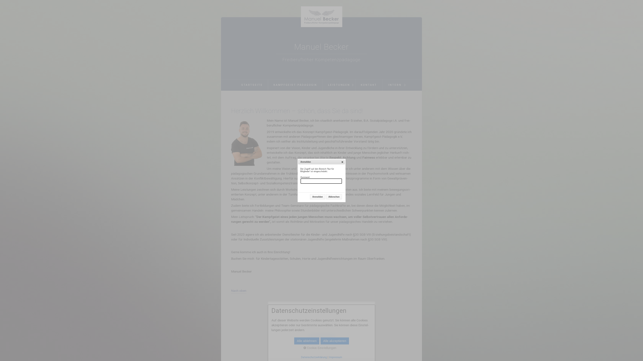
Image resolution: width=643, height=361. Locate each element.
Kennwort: (305, 177)
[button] (342, 162)
